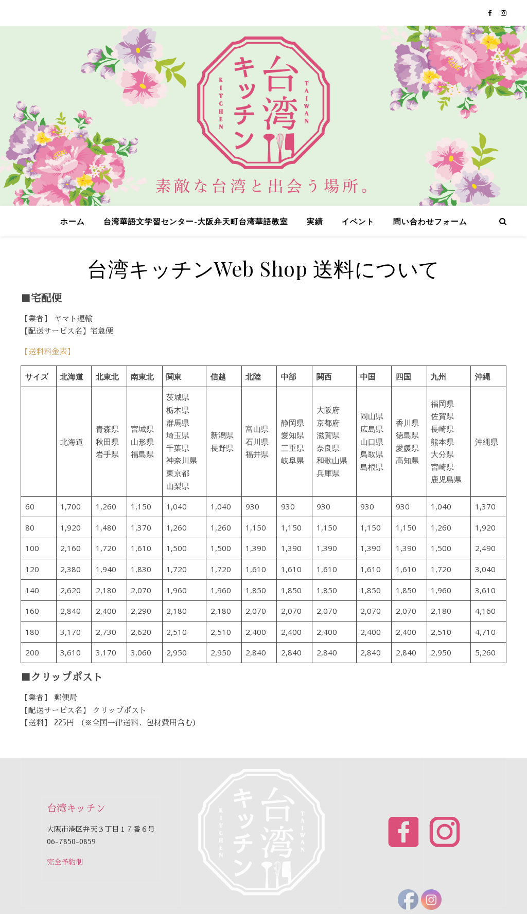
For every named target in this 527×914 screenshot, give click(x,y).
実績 (315, 221)
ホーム (72, 221)
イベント (358, 221)
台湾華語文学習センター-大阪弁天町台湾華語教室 (195, 221)
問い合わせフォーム (430, 221)
